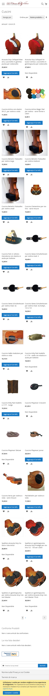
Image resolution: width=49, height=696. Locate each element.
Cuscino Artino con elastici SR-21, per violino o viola (12, 110)
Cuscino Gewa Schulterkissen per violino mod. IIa (13, 304)
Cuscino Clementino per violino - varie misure (35, 207)
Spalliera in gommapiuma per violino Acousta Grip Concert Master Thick (36, 595)
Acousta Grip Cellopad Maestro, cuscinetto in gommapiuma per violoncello (12, 61)
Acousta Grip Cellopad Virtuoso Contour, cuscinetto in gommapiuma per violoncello (36, 61)
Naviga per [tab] (7, 17)
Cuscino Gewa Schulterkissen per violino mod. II (36, 255)
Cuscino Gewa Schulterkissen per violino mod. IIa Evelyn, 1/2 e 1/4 (36, 305)
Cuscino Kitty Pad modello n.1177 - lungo (12, 404)
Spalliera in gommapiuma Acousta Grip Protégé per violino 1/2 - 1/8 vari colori (36, 545)
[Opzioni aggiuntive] (10, 653)
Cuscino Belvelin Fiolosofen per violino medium (35, 160)
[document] (25, 688)
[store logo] (17, 4)
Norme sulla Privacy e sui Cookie (16, 672)
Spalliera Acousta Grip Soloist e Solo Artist (12, 544)
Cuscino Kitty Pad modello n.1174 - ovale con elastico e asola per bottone (35, 355)
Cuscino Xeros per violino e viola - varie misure (12, 497)
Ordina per (24, 17)
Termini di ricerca (9, 677)
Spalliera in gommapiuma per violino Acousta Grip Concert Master (13, 595)
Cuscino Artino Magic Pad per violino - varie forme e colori (35, 111)
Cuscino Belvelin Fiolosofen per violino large (12, 160)
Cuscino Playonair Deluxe (11, 450)
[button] (4, 77)
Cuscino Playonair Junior (34, 450)
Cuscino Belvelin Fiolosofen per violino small (12, 207)
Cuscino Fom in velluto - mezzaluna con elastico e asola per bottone (11, 256)
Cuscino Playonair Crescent (35, 403)
